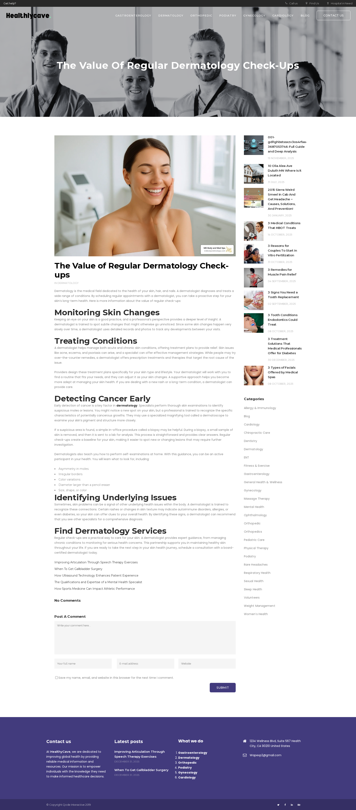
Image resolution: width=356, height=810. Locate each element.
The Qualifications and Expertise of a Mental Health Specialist (98, 582)
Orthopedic (252, 523)
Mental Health (254, 507)
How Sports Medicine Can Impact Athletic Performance (94, 589)
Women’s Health (256, 614)
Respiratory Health (257, 573)
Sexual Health (253, 581)
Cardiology (252, 424)
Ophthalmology (255, 515)
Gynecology (252, 490)
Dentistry (250, 441)
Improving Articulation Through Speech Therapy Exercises (96, 562)
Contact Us (333, 15)
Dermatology (67, 283)
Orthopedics (253, 532)
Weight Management (259, 606)
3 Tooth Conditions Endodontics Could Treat (282, 319)
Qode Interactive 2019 (77, 804)
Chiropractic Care (257, 433)
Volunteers (252, 597)
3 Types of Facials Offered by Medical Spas (283, 372)
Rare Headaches (256, 565)
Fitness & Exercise (257, 466)
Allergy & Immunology (260, 408)
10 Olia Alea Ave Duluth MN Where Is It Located (284, 170)
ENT (246, 457)
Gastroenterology (257, 474)
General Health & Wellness (263, 482)
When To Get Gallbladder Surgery (78, 569)
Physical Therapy (256, 548)
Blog (247, 416)
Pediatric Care (254, 540)
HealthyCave (60, 752)
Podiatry (250, 556)
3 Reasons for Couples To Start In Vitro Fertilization (282, 250)
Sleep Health (253, 589)
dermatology (126, 405)
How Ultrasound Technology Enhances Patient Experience (96, 575)
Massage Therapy (257, 499)
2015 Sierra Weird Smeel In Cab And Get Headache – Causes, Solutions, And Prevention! (282, 199)
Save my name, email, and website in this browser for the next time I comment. (116, 678)
